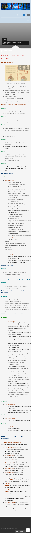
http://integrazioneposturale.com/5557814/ (19, 420)
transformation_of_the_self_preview (14, 98)
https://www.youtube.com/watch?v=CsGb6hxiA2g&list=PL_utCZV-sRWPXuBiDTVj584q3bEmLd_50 (16, 451)
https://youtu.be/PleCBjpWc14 (18, 478)
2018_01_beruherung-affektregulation (18, 383)
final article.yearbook (13, 353)
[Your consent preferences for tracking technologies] (28, 530)
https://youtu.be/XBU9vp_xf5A (16, 457)
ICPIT (16, 528)
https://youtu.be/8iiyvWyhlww (20, 481)
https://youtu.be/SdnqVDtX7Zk (21, 461)
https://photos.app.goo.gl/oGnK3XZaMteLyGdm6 (14, 444)
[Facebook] (24, 15)
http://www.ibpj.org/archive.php (16, 366)
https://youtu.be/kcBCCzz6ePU (16, 470)
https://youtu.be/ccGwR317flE (16, 474)
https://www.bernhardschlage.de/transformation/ (17, 102)
